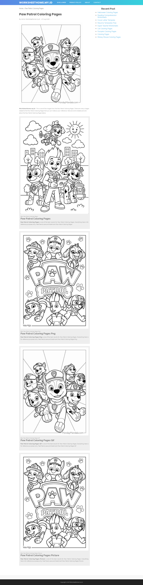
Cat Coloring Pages (104, 29)
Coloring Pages (103, 34)
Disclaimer (61, 2)
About (87, 2)
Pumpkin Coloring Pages (106, 31)
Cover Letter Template (106, 20)
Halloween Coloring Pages (107, 12)
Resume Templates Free (106, 23)
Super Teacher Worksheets (107, 26)
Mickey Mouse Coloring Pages (109, 37)
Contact (97, 2)
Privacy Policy (75, 2)
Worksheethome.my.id (35, 2)
